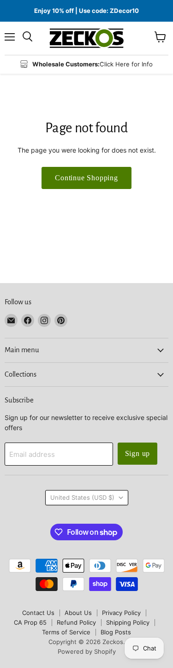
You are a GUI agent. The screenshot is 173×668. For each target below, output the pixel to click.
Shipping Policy (127, 622)
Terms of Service (66, 632)
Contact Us (38, 612)
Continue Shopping (86, 178)
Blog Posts (116, 632)
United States (82, 497)
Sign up (137, 453)
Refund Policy (76, 622)
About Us (78, 612)
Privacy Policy (121, 612)
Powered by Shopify (87, 651)
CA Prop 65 (30, 622)
